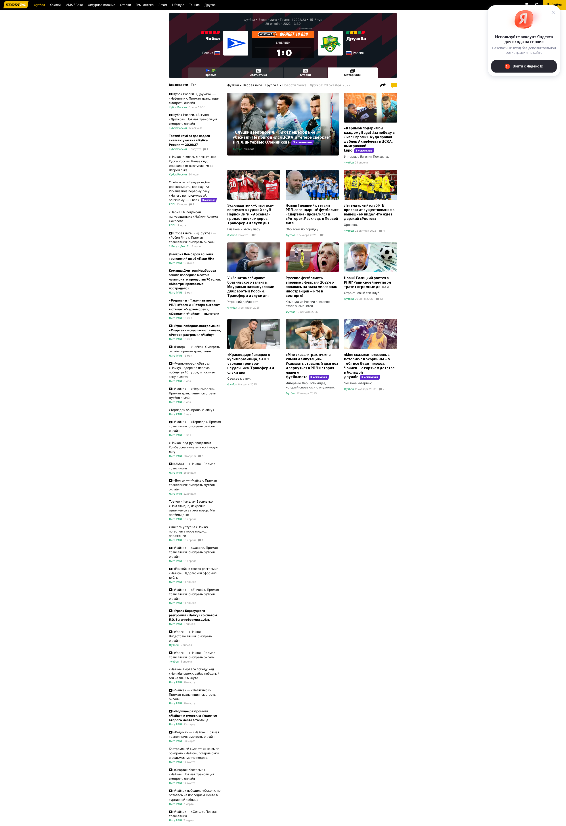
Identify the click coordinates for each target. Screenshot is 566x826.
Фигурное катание (101, 5)
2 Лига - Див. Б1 (179, 246)
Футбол (39, 5)
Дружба (356, 39)
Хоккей (55, 5)
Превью (210, 75)
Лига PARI (175, 263)
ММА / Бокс (74, 5)
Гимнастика (145, 5)
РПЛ (172, 204)
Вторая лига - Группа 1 (260, 85)
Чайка (212, 39)
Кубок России (178, 107)
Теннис (194, 5)
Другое (210, 5)
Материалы (352, 75)
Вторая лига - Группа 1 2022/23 (282, 19)
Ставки (125, 5)
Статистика (258, 75)
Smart (163, 5)
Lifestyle (178, 5)
